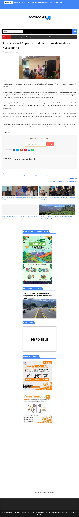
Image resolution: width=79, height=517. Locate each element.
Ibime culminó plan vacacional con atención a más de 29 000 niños (57, 198)
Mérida (17, 52)
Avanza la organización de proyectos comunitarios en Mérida (38, 2)
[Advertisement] (39, 444)
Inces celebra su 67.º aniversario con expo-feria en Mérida (19, 198)
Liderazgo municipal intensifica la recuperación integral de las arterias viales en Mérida (37, 295)
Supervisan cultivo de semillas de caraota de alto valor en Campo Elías (55, 217)
